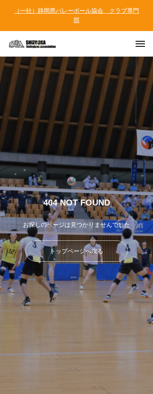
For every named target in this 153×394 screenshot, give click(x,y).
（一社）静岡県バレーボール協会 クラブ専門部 (76, 15)
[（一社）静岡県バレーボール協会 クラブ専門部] (38, 44)
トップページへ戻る (76, 251)
